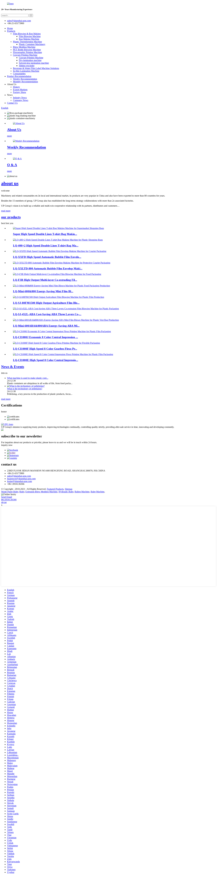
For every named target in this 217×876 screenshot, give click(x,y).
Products (11, 31)
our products (11, 217)
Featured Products (55, 489)
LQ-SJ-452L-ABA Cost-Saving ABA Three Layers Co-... (47, 314)
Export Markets (20, 89)
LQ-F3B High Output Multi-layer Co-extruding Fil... (45, 279)
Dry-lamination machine (30, 60)
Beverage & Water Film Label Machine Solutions (36, 68)
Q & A (12, 165)
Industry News (20, 97)
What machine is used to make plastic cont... (27, 378)
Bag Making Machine (29, 39)
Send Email (6, 497)
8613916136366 (9, 499)
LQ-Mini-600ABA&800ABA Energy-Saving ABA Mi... (46, 325)
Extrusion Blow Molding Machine (41, 491)
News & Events (12, 367)
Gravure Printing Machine (25, 55)
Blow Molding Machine (24, 47)
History (16, 87)
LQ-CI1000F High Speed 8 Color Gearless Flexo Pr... (45, 348)
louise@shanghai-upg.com (19, 481)
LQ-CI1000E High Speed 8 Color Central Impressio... (45, 360)
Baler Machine (97, 491)
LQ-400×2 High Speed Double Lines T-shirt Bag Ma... (45, 245)
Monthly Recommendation (25, 81)
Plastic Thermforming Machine (27, 41)
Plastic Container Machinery (32, 44)
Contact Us (12, 103)
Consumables (19, 73)
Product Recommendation (19, 76)
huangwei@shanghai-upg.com (21, 478)
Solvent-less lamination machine (34, 63)
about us (9, 183)
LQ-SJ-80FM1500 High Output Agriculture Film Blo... (46, 302)
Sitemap (68, 489)
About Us (14, 130)
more (9, 136)
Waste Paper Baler (9, 491)
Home (10, 28)
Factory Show (19, 92)
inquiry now (7, 445)
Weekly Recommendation (25, 79)
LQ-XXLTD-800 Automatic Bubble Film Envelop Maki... (47, 268)
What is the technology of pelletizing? (24, 388)
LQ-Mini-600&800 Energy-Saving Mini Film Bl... (43, 291)
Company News (20, 100)
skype (4, 502)
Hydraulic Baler (66, 491)
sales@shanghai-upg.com (19, 20)
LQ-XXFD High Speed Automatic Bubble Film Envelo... (47, 257)
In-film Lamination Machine (26, 71)
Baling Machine (82, 491)
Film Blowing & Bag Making (27, 33)
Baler (21, 491)
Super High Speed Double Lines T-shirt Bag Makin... (45, 234)
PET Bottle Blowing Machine (27, 49)
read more (5, 211)
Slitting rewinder (26, 65)
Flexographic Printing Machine (27, 52)
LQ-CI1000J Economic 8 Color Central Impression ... (45, 337)
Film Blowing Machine (30, 36)
